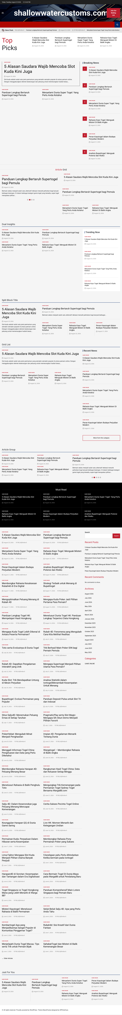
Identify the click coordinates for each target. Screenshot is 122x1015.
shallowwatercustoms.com (61, 13)
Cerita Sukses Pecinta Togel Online (61, 804)
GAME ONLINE (7, 62)
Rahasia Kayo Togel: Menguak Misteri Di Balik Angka (108, 40)
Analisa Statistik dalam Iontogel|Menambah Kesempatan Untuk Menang (60, 683)
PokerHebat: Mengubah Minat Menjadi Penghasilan (17, 735)
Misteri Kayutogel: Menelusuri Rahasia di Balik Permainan (17, 910)
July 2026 (88, 598)
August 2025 (89, 640)
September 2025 (90, 636)
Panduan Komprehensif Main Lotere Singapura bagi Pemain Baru (61, 891)
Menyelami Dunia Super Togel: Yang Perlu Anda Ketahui (90, 30)
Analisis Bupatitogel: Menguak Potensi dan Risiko (101, 154)
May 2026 (88, 606)
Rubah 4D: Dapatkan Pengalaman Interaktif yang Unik (19, 665)
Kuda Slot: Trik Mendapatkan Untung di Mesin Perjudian (20, 681)
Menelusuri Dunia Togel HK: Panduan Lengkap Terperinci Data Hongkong (62, 617)
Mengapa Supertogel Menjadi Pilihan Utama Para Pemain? (62, 665)
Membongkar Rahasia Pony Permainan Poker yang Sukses (58, 840)
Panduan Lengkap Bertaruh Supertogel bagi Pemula (29, 30)
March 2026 (89, 615)
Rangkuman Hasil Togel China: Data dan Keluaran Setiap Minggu (61, 770)
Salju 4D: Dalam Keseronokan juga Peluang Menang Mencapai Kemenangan (19, 807)
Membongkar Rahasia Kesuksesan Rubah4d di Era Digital (19, 584)
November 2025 (90, 627)
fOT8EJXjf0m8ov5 (66, 30)
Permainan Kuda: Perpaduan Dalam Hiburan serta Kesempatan (20, 840)
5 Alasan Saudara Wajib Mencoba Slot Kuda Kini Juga (40, 40)
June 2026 (88, 602)
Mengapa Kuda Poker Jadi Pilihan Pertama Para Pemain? (60, 601)
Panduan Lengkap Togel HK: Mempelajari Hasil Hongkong (16, 617)
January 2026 (89, 619)
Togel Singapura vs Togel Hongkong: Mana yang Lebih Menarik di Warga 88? (20, 893)
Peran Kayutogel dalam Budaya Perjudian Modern (102, 138)
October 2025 (89, 631)
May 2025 (88, 652)
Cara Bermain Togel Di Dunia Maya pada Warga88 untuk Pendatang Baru (62, 875)
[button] (119, 41)
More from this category (101, 438)
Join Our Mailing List (113, 13)
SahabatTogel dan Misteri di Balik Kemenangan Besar (60, 945)
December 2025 (90, 623)
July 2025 (88, 644)
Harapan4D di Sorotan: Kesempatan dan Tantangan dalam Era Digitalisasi (21, 875)
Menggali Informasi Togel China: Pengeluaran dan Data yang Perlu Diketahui (18, 753)
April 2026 (88, 610)
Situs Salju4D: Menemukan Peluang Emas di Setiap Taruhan (20, 716)
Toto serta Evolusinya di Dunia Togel (20, 647)
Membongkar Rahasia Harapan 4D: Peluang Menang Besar (19, 770)
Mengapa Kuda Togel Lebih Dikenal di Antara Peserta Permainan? (21, 633)
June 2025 (88, 648)
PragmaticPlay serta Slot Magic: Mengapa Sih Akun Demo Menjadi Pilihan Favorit (60, 718)
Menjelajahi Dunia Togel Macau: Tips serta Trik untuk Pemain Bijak (20, 945)
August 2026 (89, 594)
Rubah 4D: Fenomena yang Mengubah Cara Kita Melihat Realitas (62, 633)
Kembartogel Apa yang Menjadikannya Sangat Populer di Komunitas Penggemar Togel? (19, 928)
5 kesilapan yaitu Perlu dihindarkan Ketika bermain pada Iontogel (61, 856)
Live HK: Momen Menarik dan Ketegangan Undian (58, 824)
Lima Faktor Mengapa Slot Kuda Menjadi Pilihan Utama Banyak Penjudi (18, 858)
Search (87, 532)
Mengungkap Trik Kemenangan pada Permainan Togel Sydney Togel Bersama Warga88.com (61, 788)
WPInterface (64, 1010)
